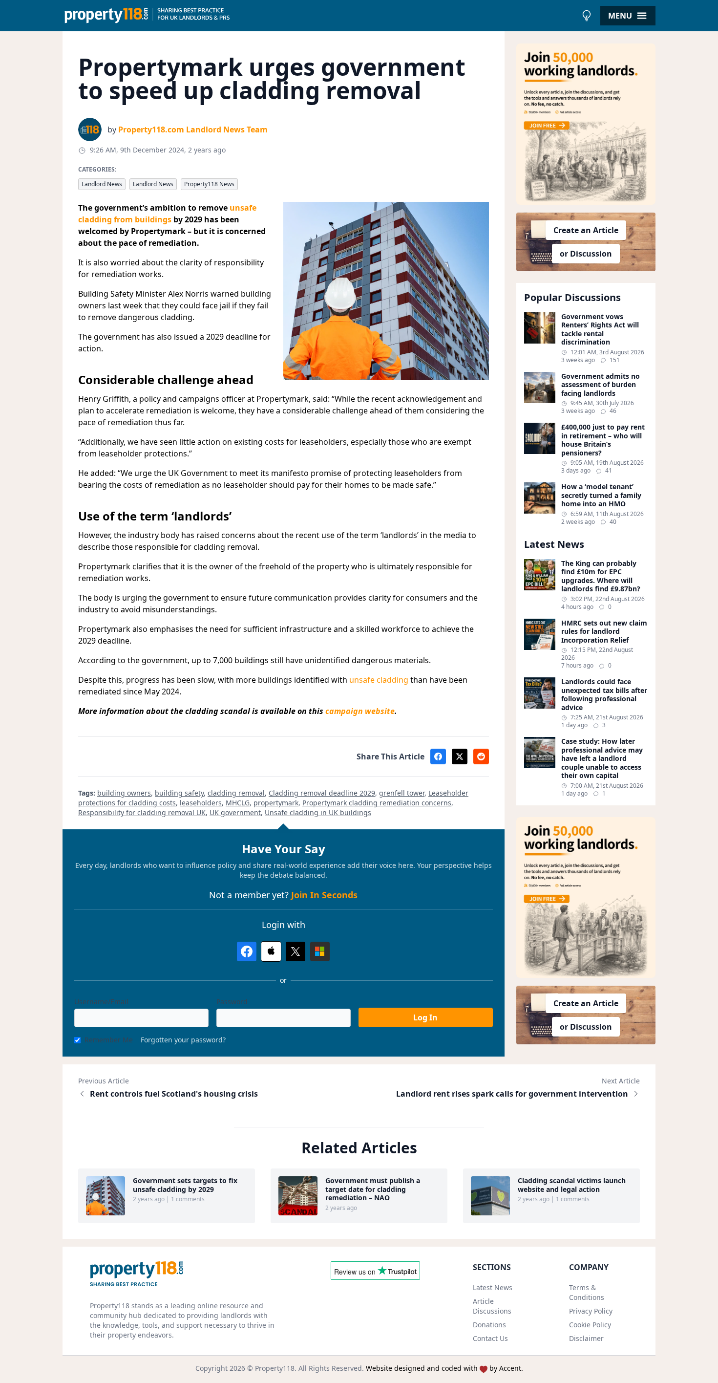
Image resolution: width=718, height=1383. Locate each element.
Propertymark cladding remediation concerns (376, 802)
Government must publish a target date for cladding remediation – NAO (372, 1189)
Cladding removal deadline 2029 (322, 793)
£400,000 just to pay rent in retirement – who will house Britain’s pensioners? (603, 440)
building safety (179, 793)
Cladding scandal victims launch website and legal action (572, 1184)
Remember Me (108, 1039)
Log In (425, 1017)
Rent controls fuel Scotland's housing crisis (174, 1093)
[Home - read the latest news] (320, 15)
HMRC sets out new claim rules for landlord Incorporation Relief (604, 632)
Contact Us (490, 1338)
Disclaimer (586, 1338)
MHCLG (238, 802)
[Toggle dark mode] (586, 15)
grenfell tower (401, 793)
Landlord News (102, 184)
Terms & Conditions (586, 1292)
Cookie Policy (590, 1324)
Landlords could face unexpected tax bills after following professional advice (604, 694)
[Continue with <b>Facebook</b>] (246, 951)
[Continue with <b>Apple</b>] (271, 951)
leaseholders (201, 802)
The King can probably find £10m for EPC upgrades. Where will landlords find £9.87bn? (600, 576)
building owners (124, 793)
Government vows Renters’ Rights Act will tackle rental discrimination (600, 329)
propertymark (275, 802)
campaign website (360, 711)
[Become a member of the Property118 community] (586, 124)
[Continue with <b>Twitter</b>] (295, 951)
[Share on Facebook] (438, 756)
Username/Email (101, 1001)
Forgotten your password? (183, 1039)
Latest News (492, 1287)
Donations (489, 1324)
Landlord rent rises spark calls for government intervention (512, 1093)
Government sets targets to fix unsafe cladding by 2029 (185, 1184)
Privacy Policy (590, 1311)
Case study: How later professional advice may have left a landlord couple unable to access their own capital (602, 758)
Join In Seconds (324, 895)
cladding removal (236, 793)
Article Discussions (492, 1306)
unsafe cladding (378, 679)
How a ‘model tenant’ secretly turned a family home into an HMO (601, 495)
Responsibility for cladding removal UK (142, 812)
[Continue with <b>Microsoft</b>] (320, 951)
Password (232, 1001)
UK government (235, 812)
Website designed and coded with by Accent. (444, 1368)
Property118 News (209, 184)
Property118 (275, 1368)
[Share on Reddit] (481, 756)
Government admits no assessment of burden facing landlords (600, 385)
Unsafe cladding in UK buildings (318, 812)
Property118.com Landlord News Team (193, 129)
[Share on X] (459, 756)
